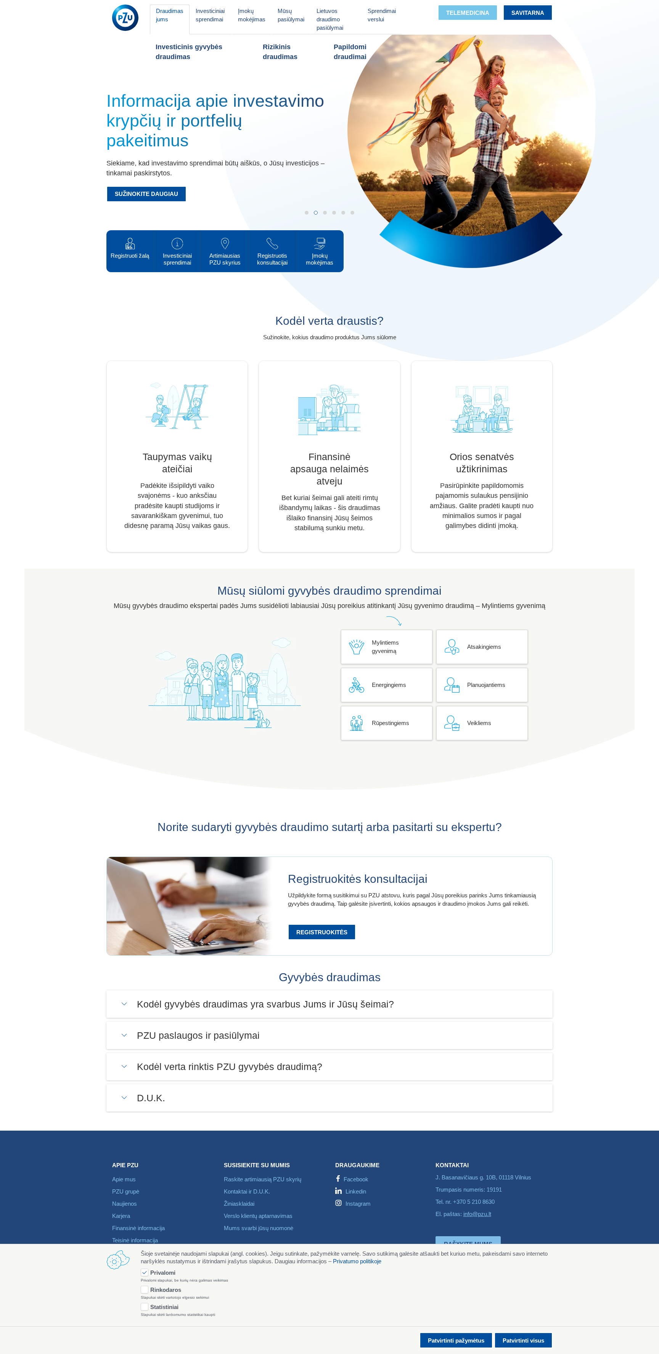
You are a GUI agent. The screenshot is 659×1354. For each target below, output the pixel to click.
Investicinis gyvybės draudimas (189, 52)
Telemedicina (467, 13)
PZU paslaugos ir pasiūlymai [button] (198, 1035)
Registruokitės (321, 932)
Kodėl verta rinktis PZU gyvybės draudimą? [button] (229, 1066)
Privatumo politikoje (357, 1261)
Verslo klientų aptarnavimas (258, 1216)
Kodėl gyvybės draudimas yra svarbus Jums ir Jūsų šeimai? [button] (265, 1004)
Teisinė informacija (135, 1240)
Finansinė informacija (138, 1228)
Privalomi (162, 1272)
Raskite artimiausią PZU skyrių (262, 1179)
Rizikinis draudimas (280, 52)
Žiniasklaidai (239, 1203)
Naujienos (124, 1203)
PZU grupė (125, 1191)
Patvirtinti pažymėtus (456, 1340)
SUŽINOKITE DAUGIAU (146, 194)
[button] (306, 213)
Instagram (358, 1203)
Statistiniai (164, 1307)
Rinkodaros (165, 1290)
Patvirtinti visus (523, 1340)
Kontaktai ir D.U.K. (247, 1191)
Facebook (356, 1179)
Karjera (121, 1216)
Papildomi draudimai (350, 52)
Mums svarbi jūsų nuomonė (258, 1228)
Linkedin (356, 1191)
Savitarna (527, 13)
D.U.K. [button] (151, 1098)
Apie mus (124, 1179)
